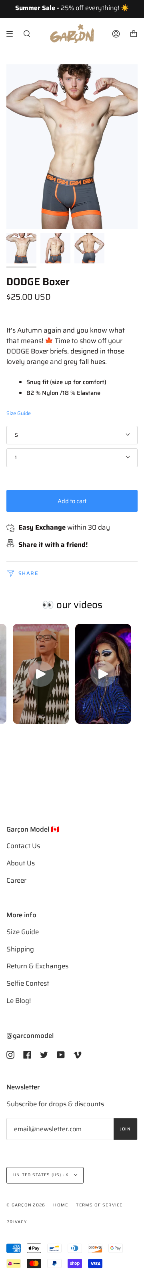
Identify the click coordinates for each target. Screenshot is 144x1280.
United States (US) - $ (41, 1174)
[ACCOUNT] (116, 33)
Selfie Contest (27, 983)
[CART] (134, 33)
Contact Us (23, 845)
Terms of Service (99, 1205)
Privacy (16, 1221)
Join (125, 1129)
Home (60, 1205)
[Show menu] (12, 34)
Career (16, 880)
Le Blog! (18, 1000)
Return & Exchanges (37, 966)
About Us (20, 863)
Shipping (20, 949)
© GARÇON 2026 (25, 1205)
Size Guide (18, 413)
